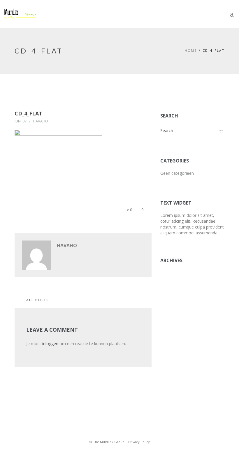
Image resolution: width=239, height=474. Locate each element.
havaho (40, 121)
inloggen (50, 343)
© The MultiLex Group (106, 442)
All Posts (37, 299)
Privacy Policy (139, 442)
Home (191, 50)
